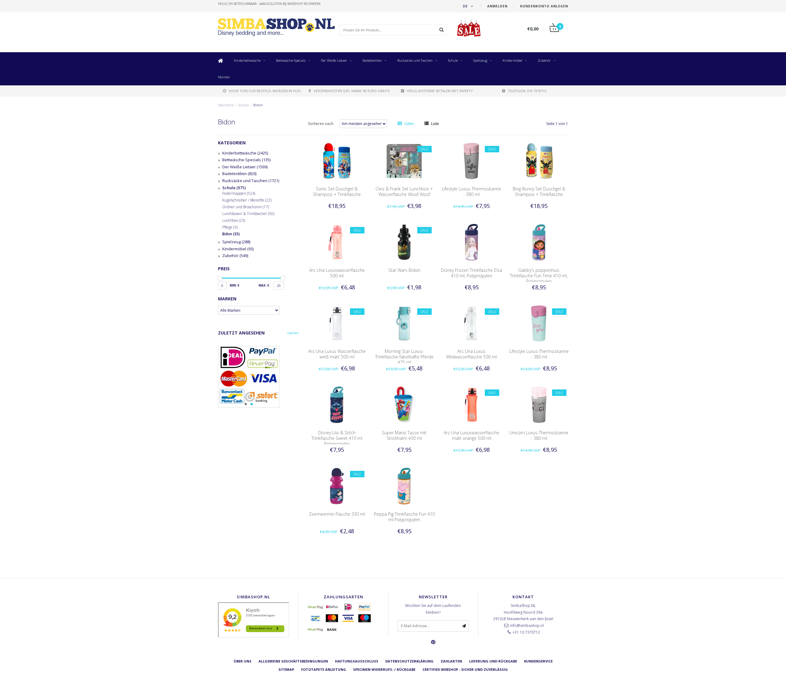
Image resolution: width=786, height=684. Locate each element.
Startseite (226, 105)
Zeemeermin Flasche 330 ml (337, 514)
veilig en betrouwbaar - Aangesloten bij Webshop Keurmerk (269, 4)
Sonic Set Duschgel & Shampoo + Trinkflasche (337, 191)
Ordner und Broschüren (245, 207)
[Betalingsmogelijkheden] (258, 377)
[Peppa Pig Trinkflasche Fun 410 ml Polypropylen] (404, 485)
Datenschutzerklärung (409, 661)
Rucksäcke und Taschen (415, 60)
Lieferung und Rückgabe (493, 661)
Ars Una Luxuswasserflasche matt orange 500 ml (471, 435)
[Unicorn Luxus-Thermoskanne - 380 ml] (539, 404)
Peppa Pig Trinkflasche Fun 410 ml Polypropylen (404, 516)
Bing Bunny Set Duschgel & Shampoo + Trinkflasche (539, 191)
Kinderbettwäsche (247, 60)
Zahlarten (451, 661)
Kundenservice (538, 661)
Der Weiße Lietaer (334, 60)
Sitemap (286, 669)
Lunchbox (233, 220)
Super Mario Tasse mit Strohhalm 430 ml (404, 435)
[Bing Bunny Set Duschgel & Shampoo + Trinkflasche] (539, 160)
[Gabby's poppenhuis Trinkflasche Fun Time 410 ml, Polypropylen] (539, 241)
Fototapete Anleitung (323, 669)
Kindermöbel (512, 60)
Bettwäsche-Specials (290, 60)
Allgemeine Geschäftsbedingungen (293, 661)
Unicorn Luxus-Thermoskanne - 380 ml (538, 435)
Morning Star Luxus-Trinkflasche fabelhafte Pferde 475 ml (404, 356)
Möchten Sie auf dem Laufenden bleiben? (433, 609)
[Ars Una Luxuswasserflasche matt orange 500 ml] (471, 404)
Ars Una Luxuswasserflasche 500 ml (337, 273)
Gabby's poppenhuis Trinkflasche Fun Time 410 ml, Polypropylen (539, 275)
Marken (224, 77)
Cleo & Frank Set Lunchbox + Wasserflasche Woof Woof (404, 191)
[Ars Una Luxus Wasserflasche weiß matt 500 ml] (336, 323)
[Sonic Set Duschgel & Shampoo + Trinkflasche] (336, 160)
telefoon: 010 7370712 (527, 90)
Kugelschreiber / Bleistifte (246, 200)
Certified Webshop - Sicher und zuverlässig (465, 669)
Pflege (229, 227)
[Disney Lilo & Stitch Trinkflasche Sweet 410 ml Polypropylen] (336, 404)
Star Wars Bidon (404, 270)
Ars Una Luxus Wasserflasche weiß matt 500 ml (337, 354)
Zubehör (544, 60)
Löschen (293, 333)
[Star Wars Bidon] (404, 241)
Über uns (242, 661)
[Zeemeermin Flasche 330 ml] (336, 485)
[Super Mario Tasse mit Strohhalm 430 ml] (404, 404)
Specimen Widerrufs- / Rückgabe (384, 669)
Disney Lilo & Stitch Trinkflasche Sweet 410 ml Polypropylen (336, 438)
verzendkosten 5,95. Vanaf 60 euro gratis (352, 90)
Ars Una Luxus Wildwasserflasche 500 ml (471, 354)
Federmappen (238, 193)
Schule (453, 60)
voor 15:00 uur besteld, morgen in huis (265, 90)
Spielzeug (480, 60)
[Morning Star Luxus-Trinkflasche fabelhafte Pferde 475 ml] (404, 323)
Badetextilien (372, 60)
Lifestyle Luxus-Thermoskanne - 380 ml (471, 191)
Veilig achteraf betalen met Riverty (440, 90)
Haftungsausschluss (356, 661)
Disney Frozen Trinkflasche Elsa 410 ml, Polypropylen (471, 273)
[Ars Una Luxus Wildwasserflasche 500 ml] (471, 323)
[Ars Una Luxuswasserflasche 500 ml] (336, 241)
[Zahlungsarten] (315, 607)
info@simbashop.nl (527, 625)
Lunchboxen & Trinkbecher (248, 213)
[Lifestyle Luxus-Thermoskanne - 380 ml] (471, 160)
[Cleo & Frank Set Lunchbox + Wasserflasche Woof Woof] (404, 160)
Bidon (258, 105)
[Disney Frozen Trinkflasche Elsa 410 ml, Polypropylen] (471, 241)
